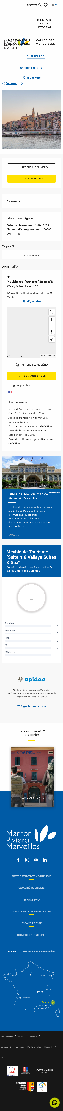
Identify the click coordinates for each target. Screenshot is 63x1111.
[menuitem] (44, 23)
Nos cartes (21, 1036)
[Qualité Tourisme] (12, 1071)
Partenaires (33, 1036)
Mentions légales (34, 1047)
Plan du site (48, 1047)
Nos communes (7, 1036)
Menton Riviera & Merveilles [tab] (39, 951)
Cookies (4, 1058)
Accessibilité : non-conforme (12, 1047)
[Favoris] (46, 5)
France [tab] (12, 951)
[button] (40, 5)
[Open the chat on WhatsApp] (55, 1103)
